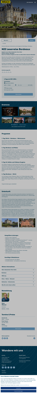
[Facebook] (5, 338)
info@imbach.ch (8, 362)
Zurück (4, 43)
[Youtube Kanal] (8, 367)
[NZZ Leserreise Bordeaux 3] (7, 120)
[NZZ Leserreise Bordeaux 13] (27, 222)
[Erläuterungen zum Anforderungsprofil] (18, 72)
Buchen (31, 40)
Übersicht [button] (6, 40)
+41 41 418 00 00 (8, 361)
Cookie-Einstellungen (18, 391)
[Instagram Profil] (6, 367)
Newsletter (4, 372)
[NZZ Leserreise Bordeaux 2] (27, 111)
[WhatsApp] (7, 338)
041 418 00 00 (30, 2)
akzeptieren (18, 388)
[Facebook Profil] (3, 367)
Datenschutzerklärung (24, 385)
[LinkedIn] (11, 367)
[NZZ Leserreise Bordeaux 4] (18, 120)
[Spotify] (14, 367)
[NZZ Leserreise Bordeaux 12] (10, 222)
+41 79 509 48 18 (22, 362)
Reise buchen (18, 94)
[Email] (3, 338)
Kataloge (3, 370)
